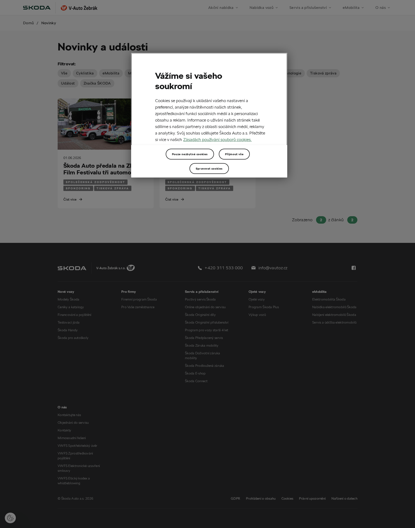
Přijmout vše (234, 154)
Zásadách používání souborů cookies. (217, 139)
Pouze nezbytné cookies (190, 154)
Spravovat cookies (209, 168)
